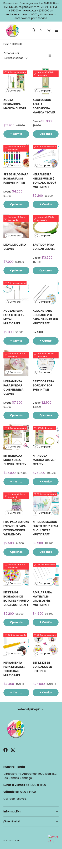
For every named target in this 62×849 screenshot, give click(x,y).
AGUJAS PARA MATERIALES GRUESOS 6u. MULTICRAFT (42, 598)
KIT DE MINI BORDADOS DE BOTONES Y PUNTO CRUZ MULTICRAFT (16, 598)
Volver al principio (29, 709)
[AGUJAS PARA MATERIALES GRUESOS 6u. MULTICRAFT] (46, 574)
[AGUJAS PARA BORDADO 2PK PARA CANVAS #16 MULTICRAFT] (46, 292)
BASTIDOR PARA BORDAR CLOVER (44, 247)
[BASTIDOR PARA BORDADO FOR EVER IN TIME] (46, 363)
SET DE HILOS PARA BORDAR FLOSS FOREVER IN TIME (15, 178)
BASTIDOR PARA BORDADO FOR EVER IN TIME (43, 385)
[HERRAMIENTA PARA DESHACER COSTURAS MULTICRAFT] (16, 644)
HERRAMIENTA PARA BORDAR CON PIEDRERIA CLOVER (13, 387)
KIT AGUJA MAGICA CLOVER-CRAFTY (45, 460)
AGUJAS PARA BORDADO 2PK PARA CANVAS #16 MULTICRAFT (45, 317)
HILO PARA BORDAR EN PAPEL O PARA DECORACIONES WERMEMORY (16, 528)
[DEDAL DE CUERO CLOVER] (16, 226)
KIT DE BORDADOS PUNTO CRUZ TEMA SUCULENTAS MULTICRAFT (45, 528)
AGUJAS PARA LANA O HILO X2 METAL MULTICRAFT (13, 317)
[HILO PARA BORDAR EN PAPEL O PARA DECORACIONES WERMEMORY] (16, 503)
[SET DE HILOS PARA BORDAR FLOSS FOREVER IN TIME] (16, 156)
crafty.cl (16, 840)
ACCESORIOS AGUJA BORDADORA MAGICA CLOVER (44, 106)
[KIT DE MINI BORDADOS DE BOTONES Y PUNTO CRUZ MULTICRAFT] (16, 574)
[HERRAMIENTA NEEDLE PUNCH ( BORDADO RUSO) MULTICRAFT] (46, 156)
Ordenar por (11, 53)
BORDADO (17, 44)
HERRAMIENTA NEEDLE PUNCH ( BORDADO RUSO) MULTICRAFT (44, 180)
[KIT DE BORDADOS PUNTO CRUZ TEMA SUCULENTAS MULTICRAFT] (46, 503)
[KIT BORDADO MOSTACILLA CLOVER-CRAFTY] (16, 437)
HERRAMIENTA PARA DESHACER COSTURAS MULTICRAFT (14, 669)
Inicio (6, 44)
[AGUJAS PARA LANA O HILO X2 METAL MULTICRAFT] (16, 292)
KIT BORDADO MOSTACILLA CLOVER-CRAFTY (14, 460)
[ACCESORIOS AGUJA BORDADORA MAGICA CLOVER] (46, 81)
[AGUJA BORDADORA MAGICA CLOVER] (16, 81)
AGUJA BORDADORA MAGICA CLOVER (14, 104)
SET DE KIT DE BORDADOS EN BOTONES (42, 667)
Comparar (15, 90)
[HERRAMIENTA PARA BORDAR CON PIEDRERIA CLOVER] (16, 363)
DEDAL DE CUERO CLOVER (14, 247)
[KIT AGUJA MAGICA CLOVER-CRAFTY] (46, 437)
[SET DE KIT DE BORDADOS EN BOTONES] (46, 644)
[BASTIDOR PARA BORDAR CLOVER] (46, 226)
